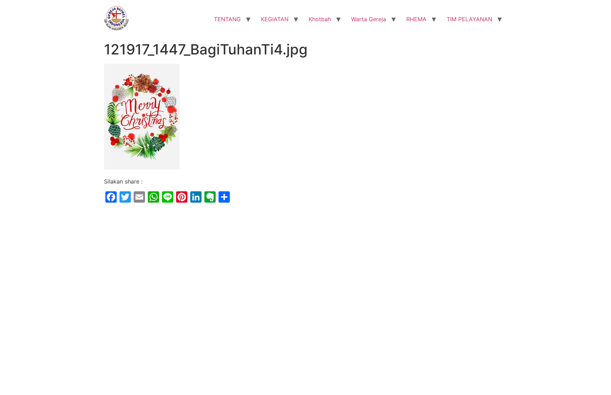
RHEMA (416, 19)
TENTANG (227, 19)
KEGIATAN (275, 19)
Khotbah (320, 19)
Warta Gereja (368, 19)
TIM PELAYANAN (469, 19)
